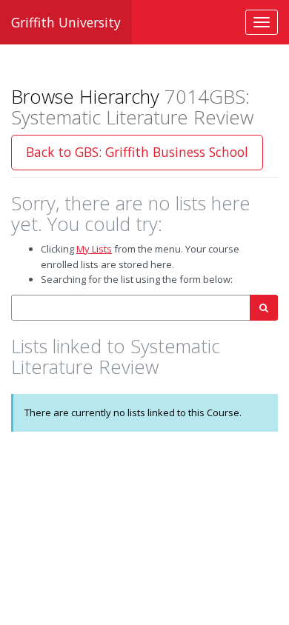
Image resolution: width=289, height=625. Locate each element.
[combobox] (130, 308)
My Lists (94, 248)
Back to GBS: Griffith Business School (137, 152)
